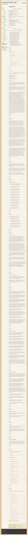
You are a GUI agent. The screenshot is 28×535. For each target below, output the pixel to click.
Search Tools (24, 2)
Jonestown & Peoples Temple (9, 2)
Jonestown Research (4, 32)
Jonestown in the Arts (5, 26)
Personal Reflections (4, 19)
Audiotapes (4, 35)
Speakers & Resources (4, 37)
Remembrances (5, 20)
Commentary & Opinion (5, 24)
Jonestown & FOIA (4, 30)
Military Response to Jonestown (4, 40)
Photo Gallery (5, 36)
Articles (4, 23)
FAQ (3, 11)
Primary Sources (5, 29)
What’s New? (5, 12)
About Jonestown (4, 10)
